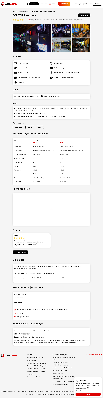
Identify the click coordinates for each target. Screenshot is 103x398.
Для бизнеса (87, 4)
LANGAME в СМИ (58, 379)
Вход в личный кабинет (35, 377)
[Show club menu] (74, 15)
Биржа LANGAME (58, 373)
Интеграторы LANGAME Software (63, 381)
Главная (15, 11)
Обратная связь (32, 360)
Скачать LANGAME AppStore (36, 363)
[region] (51, 161)
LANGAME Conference (59, 370)
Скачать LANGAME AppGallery (37, 368)
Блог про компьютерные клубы (63, 376)
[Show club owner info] (15, 96)
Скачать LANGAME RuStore (36, 371)
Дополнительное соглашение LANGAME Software (60, 394)
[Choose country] (27, 4)
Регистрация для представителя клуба (63, 358)
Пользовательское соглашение (57, 391)
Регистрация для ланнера (35, 357)
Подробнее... (80, 391)
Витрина (30, 374)
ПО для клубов (77, 4)
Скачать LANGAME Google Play (37, 366)
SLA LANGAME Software (33, 394)
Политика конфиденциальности (33, 391)
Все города (43, 3)
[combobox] (34, 3)
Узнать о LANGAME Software (62, 368)
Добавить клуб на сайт (60, 362)
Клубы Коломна (23, 11)
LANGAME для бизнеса (60, 365)
